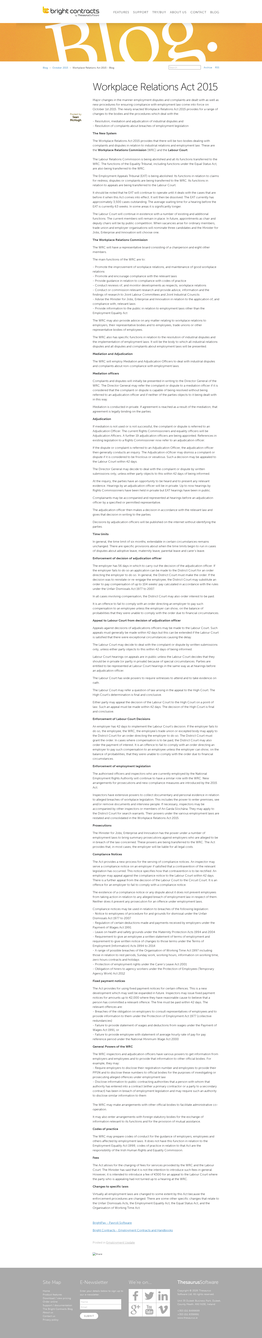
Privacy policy (50, 1319)
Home (46, 1290)
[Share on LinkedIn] (120, 1253)
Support (140, 12)
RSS (217, 67)
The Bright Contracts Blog (58, 1308)
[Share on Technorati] (134, 1253)
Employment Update (120, 1242)
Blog (214, 12)
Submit (89, 1315)
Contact (198, 12)
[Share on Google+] (127, 1253)
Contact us (49, 1315)
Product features (52, 1294)
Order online (50, 1301)
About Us (178, 12)
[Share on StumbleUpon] (141, 1253)
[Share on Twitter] (106, 1253)
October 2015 (60, 67)
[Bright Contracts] (71, 12)
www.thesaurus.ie (187, 1317)
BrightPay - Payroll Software (112, 1223)
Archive (208, 67)
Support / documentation (57, 1305)
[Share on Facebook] (113, 1253)
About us (48, 1312)
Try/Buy (159, 12)
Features (121, 12)
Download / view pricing (57, 1298)
